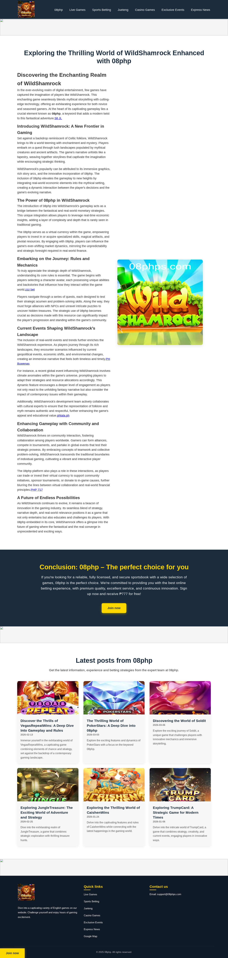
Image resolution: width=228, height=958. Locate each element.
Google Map (90, 936)
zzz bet (30, 289)
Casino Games (145, 10)
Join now (114, 608)
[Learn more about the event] (114, 27)
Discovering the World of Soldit (179, 721)
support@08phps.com (169, 894)
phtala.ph (63, 415)
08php (58, 10)
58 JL (58, 118)
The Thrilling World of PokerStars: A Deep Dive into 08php (111, 725)
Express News (200, 10)
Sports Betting (101, 10)
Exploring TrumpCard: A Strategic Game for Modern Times (175, 812)
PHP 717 (37, 489)
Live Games (77, 10)
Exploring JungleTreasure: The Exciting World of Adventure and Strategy (47, 812)
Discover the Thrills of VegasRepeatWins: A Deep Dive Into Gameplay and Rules (47, 725)
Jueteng (123, 10)
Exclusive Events (173, 10)
